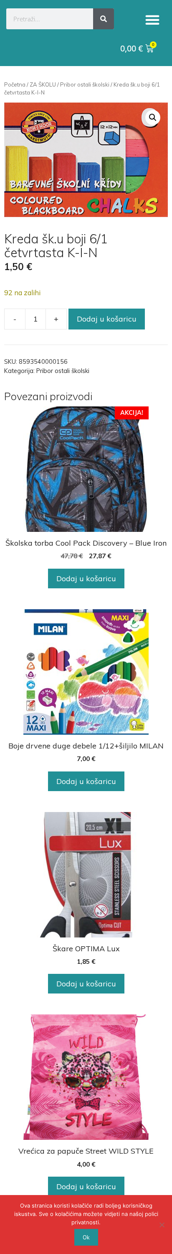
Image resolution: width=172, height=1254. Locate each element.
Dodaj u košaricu (107, 319)
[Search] (103, 18)
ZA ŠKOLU (43, 84)
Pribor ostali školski (84, 84)
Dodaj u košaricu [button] (86, 578)
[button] (152, 19)
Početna (14, 84)
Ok (86, 1237)
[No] (161, 1225)
